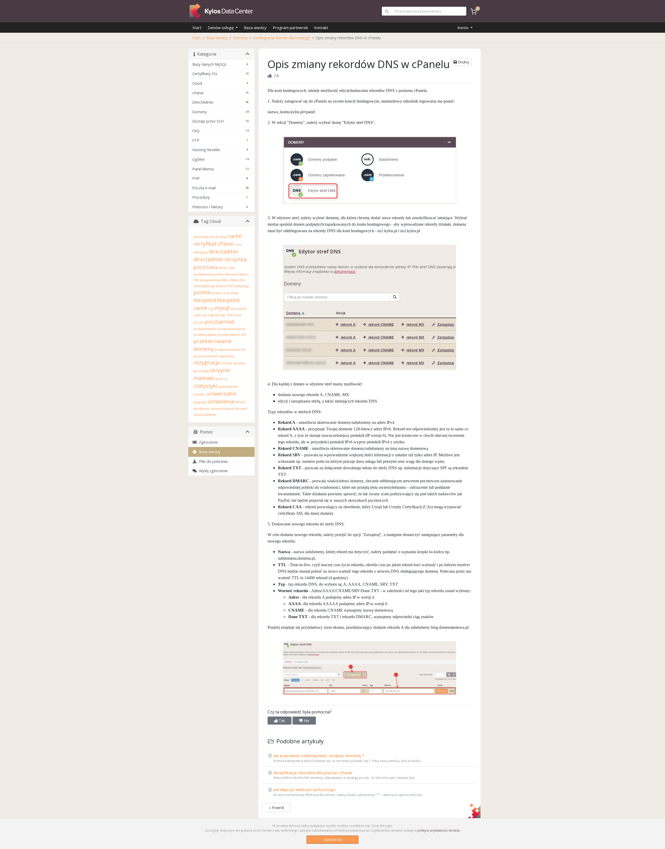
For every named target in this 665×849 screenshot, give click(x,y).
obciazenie (238, 308)
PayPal (213, 315)
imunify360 (202, 286)
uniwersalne (221, 393)
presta (222, 329)
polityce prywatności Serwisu (438, 830)
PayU (222, 315)
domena (231, 274)
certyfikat (205, 243)
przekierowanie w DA (230, 349)
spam (219, 379)
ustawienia (220, 401)
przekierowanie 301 (232, 334)
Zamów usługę (221, 27)
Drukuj (463, 61)
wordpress (202, 408)
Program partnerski (290, 27)
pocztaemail (219, 321)
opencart (200, 315)
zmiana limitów (205, 414)
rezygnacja (207, 362)
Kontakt (321, 27)
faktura (243, 274)
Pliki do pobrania (212, 461)
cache (235, 235)
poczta (199, 322)
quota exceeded (206, 356)
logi (211, 308)
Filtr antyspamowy (207, 280)
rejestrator (227, 356)
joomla (202, 292)
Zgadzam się (332, 839)
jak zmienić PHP (222, 286)
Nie (306, 720)
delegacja (201, 252)
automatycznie (204, 237)
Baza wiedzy (255, 27)
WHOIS (240, 402)
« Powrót (276, 807)
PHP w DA (234, 315)
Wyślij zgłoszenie (212, 470)
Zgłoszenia (207, 442)
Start (196, 27)
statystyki (205, 385)
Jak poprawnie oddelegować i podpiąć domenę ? (347, 758)
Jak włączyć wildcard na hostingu (348, 792)
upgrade (200, 402)
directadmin (223, 251)
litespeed (205, 300)
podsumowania (205, 329)
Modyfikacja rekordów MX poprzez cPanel (344, 775)
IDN (242, 280)
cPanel (226, 243)
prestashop (236, 329)
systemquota (227, 386)
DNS (232, 268)
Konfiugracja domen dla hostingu (281, 37)
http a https (229, 280)
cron (238, 244)
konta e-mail (220, 293)
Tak (281, 720)
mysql (222, 307)
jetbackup (242, 286)
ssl (225, 379)
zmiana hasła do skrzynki (229, 408)
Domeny (240, 37)
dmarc (223, 268)
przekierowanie (205, 334)
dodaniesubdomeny (209, 274)
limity (234, 293)
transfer (199, 394)
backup (221, 237)
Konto (463, 27)
